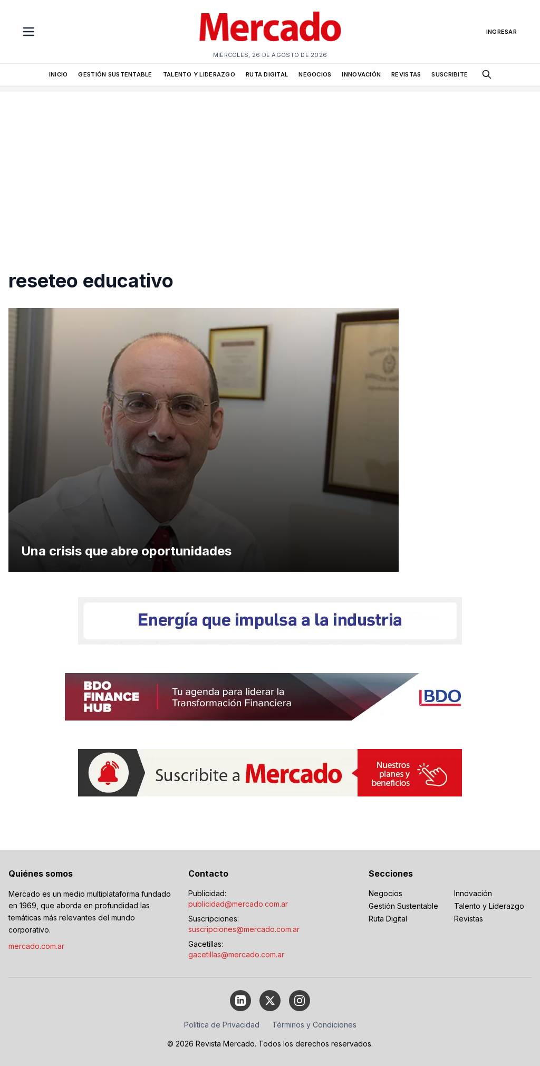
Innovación (473, 893)
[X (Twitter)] (270, 1000)
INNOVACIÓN (361, 74)
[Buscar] (486, 74)
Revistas (468, 918)
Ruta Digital (388, 918)
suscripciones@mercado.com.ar (244, 929)
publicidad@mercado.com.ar (238, 903)
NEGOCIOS (314, 74)
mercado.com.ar (36, 946)
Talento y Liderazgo (489, 905)
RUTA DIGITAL (267, 74)
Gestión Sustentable (403, 905)
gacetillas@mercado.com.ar (236, 954)
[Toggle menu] (28, 31)
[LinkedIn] (240, 1000)
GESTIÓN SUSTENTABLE (115, 74)
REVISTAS (406, 74)
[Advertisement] (270, 165)
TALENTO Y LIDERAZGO (199, 74)
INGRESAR (501, 31)
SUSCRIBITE (449, 74)
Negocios (385, 893)
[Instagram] (299, 1000)
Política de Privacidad (221, 1024)
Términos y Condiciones (314, 1024)
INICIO (58, 74)
